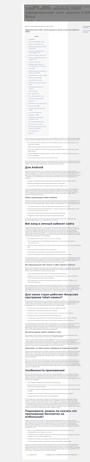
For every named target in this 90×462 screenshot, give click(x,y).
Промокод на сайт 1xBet (34, 115)
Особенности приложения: (34, 62)
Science (73, 6)
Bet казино (31, 133)
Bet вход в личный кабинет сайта (36, 44)
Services (67, 6)
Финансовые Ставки (33, 91)
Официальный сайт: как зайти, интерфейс (38, 75)
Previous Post (33, 455)
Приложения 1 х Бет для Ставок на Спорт (38, 103)
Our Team (79, 6)
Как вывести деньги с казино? (35, 80)
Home (57, 6)
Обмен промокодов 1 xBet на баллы (36, 41)
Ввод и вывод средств (33, 131)
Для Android (32, 39)
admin (38, 20)
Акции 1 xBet (32, 68)
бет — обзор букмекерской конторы (36, 96)
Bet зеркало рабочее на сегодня (36, 124)
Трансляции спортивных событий (36, 98)
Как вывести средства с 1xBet (35, 77)
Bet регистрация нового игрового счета (37, 55)
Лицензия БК (32, 101)
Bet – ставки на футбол (34, 93)
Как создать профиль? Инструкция (36, 121)
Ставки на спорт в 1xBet (34, 106)
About (62, 6)
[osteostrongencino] (41, 6)
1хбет (42, 194)
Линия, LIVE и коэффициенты (35, 112)
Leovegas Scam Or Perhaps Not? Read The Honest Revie (61, 455)
